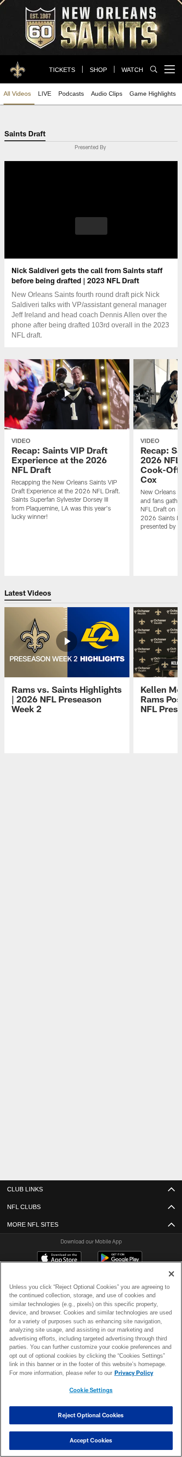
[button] (91, 231)
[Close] (171, 1274)
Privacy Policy (57, 1372)
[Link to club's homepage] (17, 66)
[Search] (153, 69)
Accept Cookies (91, 1440)
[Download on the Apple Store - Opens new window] (59, 1258)
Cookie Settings (91, 1389)
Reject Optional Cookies (91, 1415)
